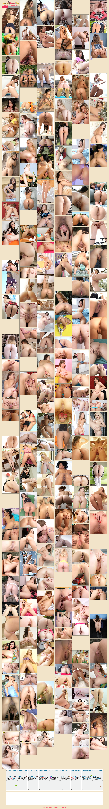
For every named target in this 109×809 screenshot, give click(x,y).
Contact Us (64, 807)
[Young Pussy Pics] (11, 3)
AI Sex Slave (5, 7)
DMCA (60, 807)
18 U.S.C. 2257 (55, 807)
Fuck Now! (17, 7)
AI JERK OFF (11, 7)
